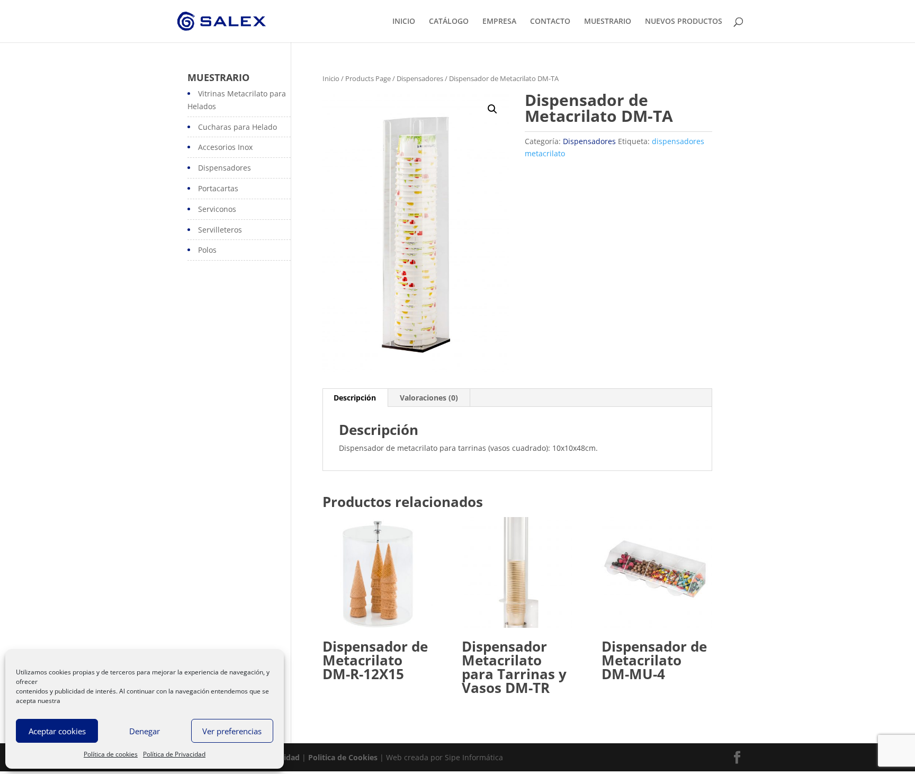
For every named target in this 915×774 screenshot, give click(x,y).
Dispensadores (420, 78)
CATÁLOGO (449, 21)
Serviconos (217, 209)
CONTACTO (550, 21)
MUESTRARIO (607, 21)
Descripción (355, 398)
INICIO (403, 21)
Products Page (368, 78)
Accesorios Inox (225, 147)
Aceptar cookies (57, 731)
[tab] (355, 398)
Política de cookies (111, 754)
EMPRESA (499, 21)
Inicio (330, 78)
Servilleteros (220, 230)
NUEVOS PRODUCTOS (683, 21)
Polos (207, 250)
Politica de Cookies (343, 757)
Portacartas (218, 188)
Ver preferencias (232, 731)
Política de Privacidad (174, 754)
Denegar (144, 731)
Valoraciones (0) (429, 398)
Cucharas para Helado (237, 127)
